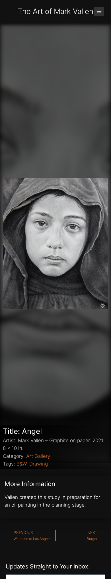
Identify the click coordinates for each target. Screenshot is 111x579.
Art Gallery (38, 456)
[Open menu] (99, 11)
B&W (21, 464)
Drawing (38, 464)
